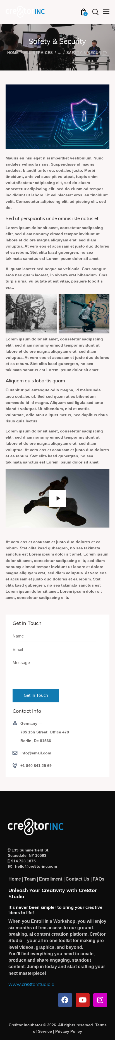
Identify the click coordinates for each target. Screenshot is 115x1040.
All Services (38, 53)
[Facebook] (65, 1000)
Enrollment (50, 879)
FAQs (98, 879)
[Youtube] (83, 1000)
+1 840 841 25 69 (36, 765)
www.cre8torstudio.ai (32, 984)
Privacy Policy (68, 1031)
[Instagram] (100, 1000)
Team (30, 879)
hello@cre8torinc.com (35, 866)
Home (13, 53)
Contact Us (77, 879)
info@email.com (35, 753)
